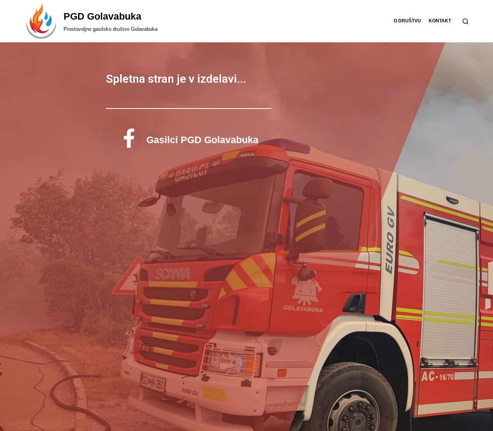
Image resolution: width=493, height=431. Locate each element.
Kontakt (440, 20)
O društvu (407, 20)
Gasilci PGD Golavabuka (202, 139)
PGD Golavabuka (102, 16)
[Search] (465, 21)
